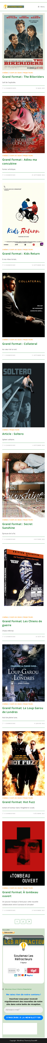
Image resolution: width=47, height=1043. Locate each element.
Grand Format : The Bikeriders (23, 77)
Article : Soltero (13, 434)
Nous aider (6, 930)
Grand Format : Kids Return (21, 253)
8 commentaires (10, 88)
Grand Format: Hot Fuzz (18, 802)
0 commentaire (9, 175)
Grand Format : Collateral (19, 344)
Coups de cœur (15, 73)
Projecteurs (28, 73)
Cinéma (5, 73)
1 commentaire (9, 355)
